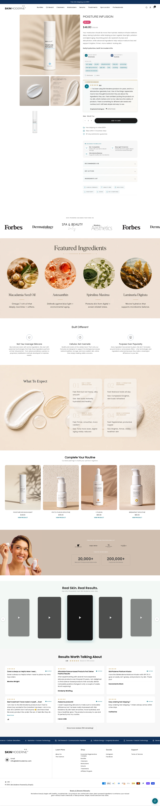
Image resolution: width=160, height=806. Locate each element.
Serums (82, 7)
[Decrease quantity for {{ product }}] (85, 121)
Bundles (40, 7)
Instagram (109, 754)
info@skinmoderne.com (21, 761)
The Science (60, 757)
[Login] (150, 7)
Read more (10, 715)
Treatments (92, 7)
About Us (59, 754)
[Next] (157, 619)
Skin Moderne (14, 785)
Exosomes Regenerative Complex (89, 755)
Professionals (118, 7)
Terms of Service (137, 754)
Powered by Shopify (26, 785)
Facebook (109, 757)
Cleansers (60, 7)
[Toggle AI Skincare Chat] (155, 801)
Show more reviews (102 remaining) (80, 728)
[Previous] (3, 619)
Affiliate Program (86, 771)
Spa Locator (105, 7)
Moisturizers (71, 7)
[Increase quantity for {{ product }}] (91, 121)
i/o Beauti (50, 7)
